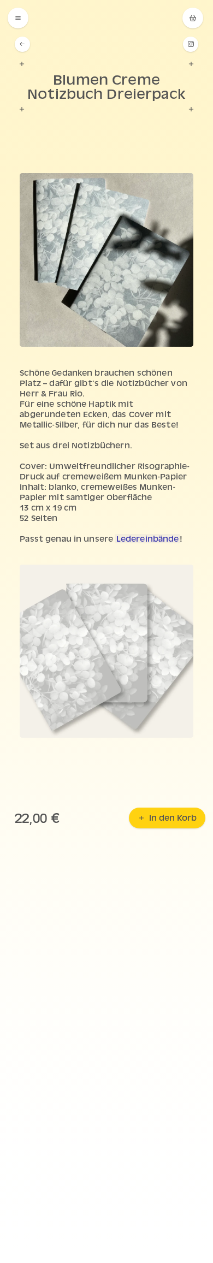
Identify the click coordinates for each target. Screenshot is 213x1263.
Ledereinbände (147, 538)
